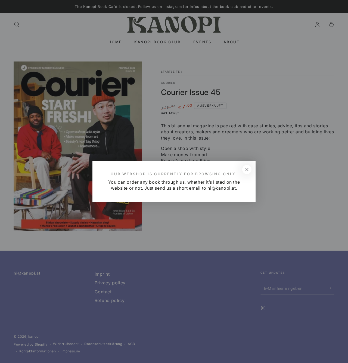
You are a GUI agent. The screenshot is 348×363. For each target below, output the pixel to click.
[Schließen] (247, 170)
